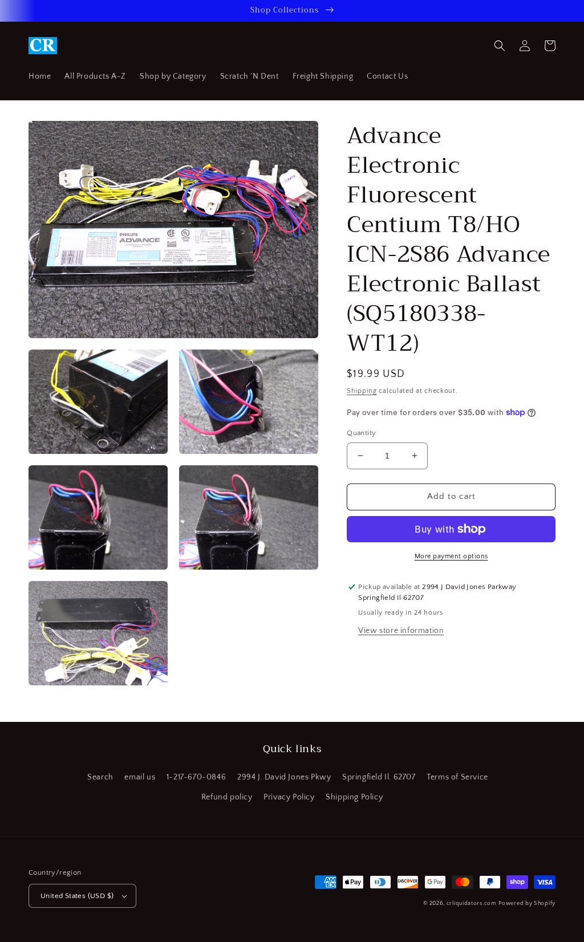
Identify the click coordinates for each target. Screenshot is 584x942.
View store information (401, 630)
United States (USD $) (76, 896)
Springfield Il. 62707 (379, 777)
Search (100, 777)
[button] (499, 45)
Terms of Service (457, 777)
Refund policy (227, 797)
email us (139, 777)
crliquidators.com (472, 903)
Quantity (361, 433)
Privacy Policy (288, 797)
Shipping (362, 391)
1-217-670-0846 (196, 777)
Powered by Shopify (526, 903)
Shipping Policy (354, 797)
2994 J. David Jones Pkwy (284, 777)
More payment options (451, 556)
